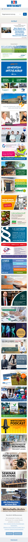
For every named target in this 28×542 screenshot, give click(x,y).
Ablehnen (9, 533)
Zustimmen (18, 533)
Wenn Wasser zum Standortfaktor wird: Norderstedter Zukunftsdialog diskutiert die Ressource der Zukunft (20, 32)
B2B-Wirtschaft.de (6, 8)
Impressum (14, 540)
